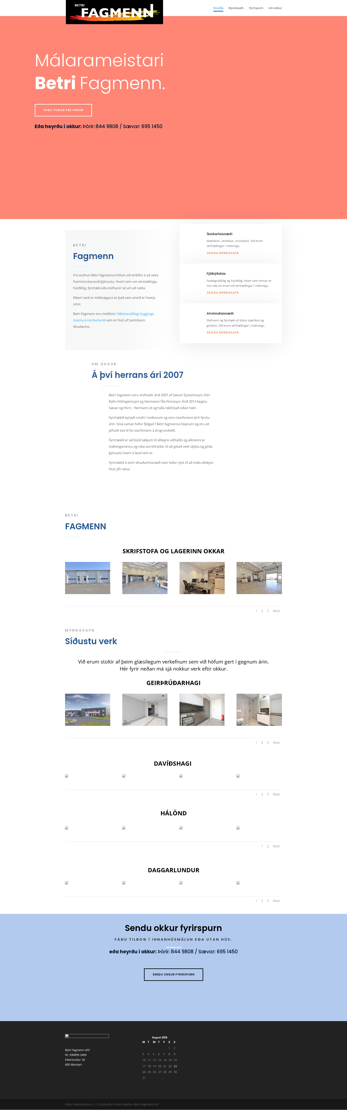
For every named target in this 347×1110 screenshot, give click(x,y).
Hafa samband (154, 484)
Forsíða (218, 8)
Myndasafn (236, 8)
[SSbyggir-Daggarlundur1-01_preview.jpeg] (124, 882)
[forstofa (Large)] (124, 827)
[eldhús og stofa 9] (181, 827)
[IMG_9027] (202, 578)
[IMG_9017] (144, 578)
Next (276, 611)
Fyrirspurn (256, 8)
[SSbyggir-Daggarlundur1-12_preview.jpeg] (238, 882)
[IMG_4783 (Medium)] (238, 776)
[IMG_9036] (87, 578)
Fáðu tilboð (263, 517)
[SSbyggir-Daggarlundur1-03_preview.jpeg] (181, 882)
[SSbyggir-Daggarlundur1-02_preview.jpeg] (66, 882)
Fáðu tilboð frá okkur (63, 110)
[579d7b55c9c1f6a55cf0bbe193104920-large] (87, 709)
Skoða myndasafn (223, 253)
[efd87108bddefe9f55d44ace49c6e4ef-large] (144, 709)
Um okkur (275, 8)
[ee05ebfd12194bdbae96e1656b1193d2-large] (202, 709)
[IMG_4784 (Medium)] (181, 776)
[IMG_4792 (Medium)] (66, 776)
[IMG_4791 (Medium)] (124, 776)
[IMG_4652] (66, 827)
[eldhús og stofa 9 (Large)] (238, 827)
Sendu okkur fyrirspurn (174, 974)
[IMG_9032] (259, 578)
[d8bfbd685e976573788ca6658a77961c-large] (259, 709)
